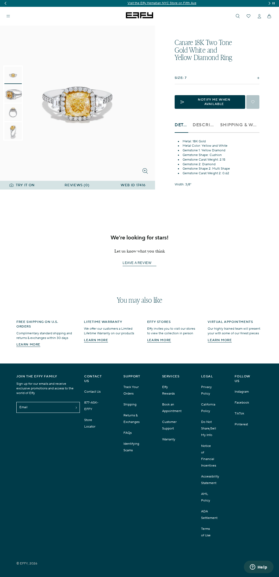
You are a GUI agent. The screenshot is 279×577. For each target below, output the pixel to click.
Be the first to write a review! (139, 263)
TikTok (239, 413)
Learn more (28, 344)
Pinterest (241, 424)
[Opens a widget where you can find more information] (259, 567)
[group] (139, 3)
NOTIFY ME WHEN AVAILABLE (214, 102)
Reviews (77, 185)
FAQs (127, 433)
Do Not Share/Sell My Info (208, 428)
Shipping (130, 404)
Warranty (168, 439)
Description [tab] (204, 125)
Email (23, 407)
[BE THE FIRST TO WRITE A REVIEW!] (139, 272)
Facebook (242, 403)
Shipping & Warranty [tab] (239, 125)
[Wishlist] (248, 16)
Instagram (242, 392)
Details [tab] (181, 125)
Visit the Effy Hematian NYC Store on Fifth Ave (139, 3)
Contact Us (92, 392)
